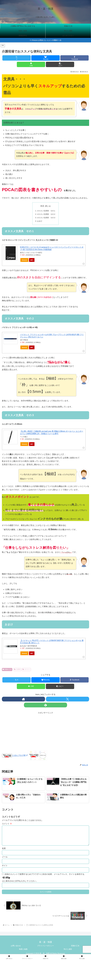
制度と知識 (23, 949)
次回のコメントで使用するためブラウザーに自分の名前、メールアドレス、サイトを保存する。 (45, 874)
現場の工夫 (8, 669)
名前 (4, 848)
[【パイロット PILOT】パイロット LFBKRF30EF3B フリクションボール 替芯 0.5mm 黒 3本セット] (10, 646)
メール (5, 857)
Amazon (24, 260)
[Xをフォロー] (67, 699)
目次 (42, 206)
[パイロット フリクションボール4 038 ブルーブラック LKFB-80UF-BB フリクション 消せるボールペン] (10, 338)
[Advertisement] (45, 731)
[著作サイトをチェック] (23, 699)
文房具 (18, 669)
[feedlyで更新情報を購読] (45, 705)
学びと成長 (68, 949)
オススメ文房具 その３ (46, 218)
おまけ (39, 221)
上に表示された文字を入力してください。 (20, 881)
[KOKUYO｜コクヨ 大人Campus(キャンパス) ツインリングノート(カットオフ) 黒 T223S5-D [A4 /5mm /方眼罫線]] (10, 253)
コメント (7, 824)
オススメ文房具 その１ (46, 211)
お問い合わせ (16, 946)
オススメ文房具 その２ (46, 214)
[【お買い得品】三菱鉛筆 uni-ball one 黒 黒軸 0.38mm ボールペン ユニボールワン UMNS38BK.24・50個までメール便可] (10, 437)
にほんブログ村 (19, 755)
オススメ (27, 669)
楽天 (31, 260)
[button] (60, 64)
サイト (5, 866)
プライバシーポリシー (45, 946)
